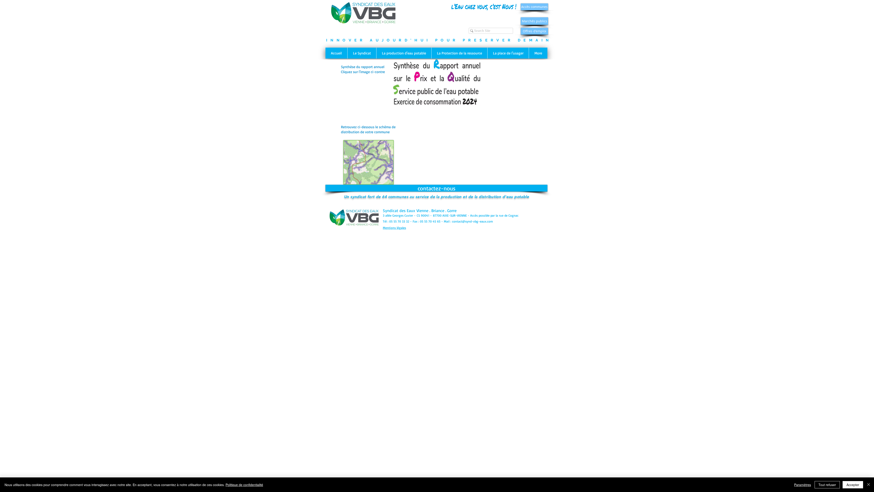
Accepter (852, 484)
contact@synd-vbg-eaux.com (472, 221)
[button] (361, 53)
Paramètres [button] (802, 484)
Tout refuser (827, 484)
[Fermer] (868, 484)
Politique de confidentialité (244, 484)
